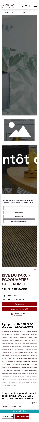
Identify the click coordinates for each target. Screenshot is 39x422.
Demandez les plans (19, 411)
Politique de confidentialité (19, 221)
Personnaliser (19, 216)
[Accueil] (8, 6)
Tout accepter (20, 208)
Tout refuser (19, 212)
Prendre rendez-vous (22, 416)
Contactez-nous (8, 416)
